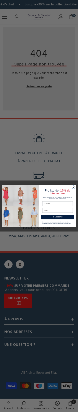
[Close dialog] (73, 187)
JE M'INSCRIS (58, 217)
